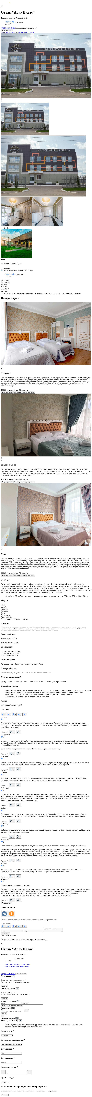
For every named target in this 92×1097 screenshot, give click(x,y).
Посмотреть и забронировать (24, 392)
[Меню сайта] (2, 5)
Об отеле (16, 32)
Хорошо (4, 986)
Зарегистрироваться (15, 1006)
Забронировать (7, 30)
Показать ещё (6, 903)
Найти (4, 1013)
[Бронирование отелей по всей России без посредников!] (7, 3)
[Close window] (13, 976)
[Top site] (2, 971)
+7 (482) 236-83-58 (8, 28)
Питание (23, 32)
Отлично (5, 1095)
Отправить (5, 933)
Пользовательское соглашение (16, 967)
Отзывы (31, 32)
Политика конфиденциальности (17, 964)
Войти (4, 1006)
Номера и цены (7, 32)
